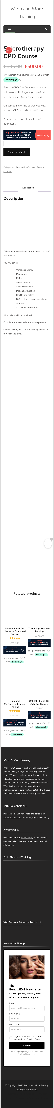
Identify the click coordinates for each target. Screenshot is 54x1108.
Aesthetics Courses (25, 167)
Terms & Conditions (12, 817)
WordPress (34, 1098)
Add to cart (16, 152)
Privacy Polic (26, 837)
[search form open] (46, 29)
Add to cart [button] (15, 626)
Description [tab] (28, 187)
